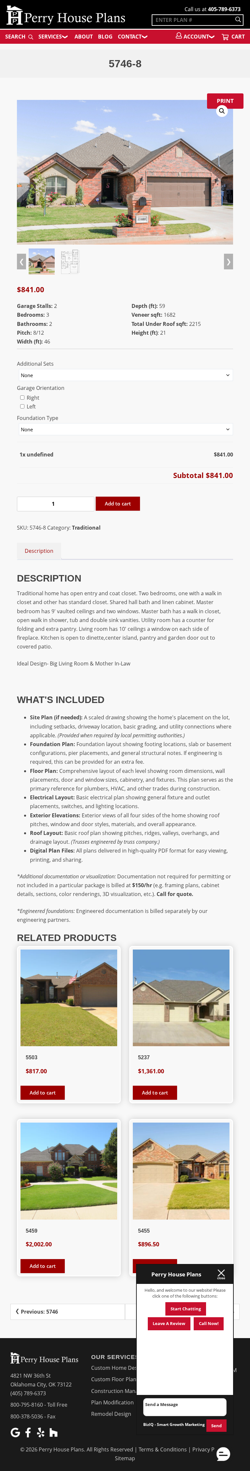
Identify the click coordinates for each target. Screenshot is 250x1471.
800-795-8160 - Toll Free (38, 1404)
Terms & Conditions (163, 1449)
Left (30, 406)
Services (50, 36)
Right (32, 397)
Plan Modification (112, 1402)
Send (216, 1426)
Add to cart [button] (43, 1092)
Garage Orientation (40, 388)
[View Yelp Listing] (41, 1435)
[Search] (238, 20)
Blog (105, 36)
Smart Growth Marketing (181, 1424)
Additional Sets (35, 363)
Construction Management (124, 1391)
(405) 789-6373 (28, 1393)
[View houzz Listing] (54, 1435)
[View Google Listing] (16, 1435)
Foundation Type (37, 418)
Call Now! (209, 1323)
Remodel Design (111, 1413)
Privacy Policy (209, 1449)
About (84, 36)
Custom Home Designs (119, 1367)
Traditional (86, 527)
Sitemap (125, 1458)
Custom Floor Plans (115, 1379)
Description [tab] (39, 550)
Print (225, 100)
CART (237, 36)
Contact (130, 36)
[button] (222, 111)
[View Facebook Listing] (29, 1435)
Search (16, 36)
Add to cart (118, 503)
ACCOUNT (196, 36)
